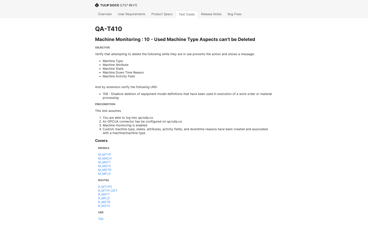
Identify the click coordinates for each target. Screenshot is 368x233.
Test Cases (187, 14)
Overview (105, 14)
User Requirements (131, 14)
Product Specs (161, 14)
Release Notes (211, 14)
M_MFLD (104, 174)
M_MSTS (104, 166)
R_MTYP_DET (107, 190)
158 (100, 219)
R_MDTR (104, 202)
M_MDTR (104, 170)
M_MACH (105, 158)
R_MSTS (104, 206)
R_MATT (104, 194)
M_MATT (104, 162)
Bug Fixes (235, 14)
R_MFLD (104, 198)
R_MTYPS (105, 187)
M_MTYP (104, 154)
